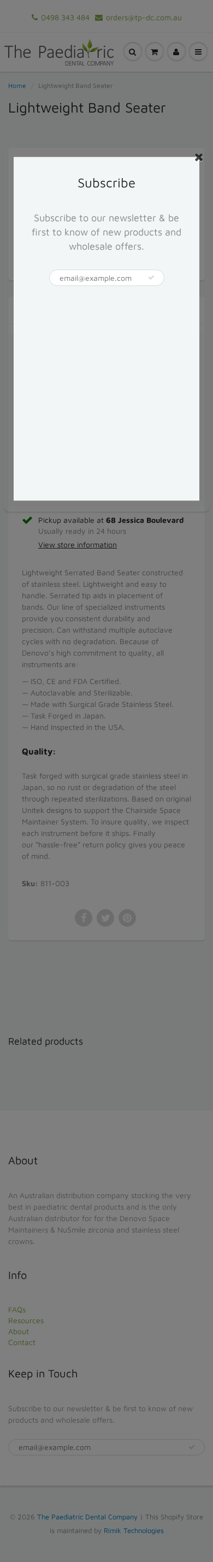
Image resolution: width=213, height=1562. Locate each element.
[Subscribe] (151, 278)
